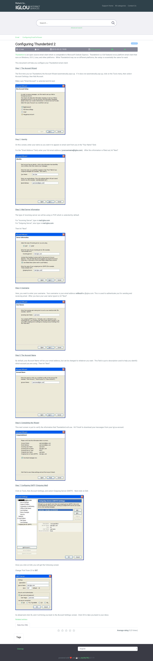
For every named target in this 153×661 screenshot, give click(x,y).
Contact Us (132, 6)
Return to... (20, 3)
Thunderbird (20, 55)
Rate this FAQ (22, 625)
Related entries (21, 619)
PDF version (95, 49)
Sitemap (20, 649)
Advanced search (76, 28)
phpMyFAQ (85, 658)
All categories (120, 6)
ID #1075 (134, 43)
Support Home (107, 6)
